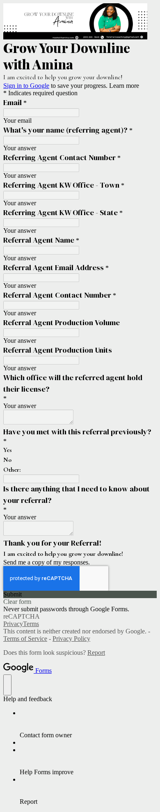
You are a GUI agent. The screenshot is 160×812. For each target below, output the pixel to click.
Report (96, 652)
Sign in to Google (26, 85)
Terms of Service (25, 638)
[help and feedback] (7, 684)
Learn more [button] (124, 85)
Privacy (13, 623)
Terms (31, 623)
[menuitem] (88, 724)
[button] (80, 594)
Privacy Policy (71, 638)
